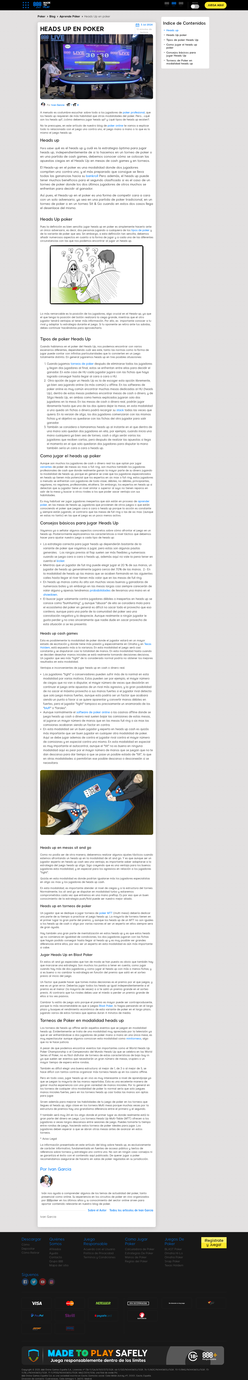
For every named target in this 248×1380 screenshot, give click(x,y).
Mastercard (69, 1303)
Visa (36, 1303)
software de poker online (93, 712)
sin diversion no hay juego (177, 1303)
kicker (60, 561)
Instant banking (70, 1328)
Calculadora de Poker (139, 1249)
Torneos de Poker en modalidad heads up (179, 62)
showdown (50, 594)
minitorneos (133, 1038)
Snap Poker (172, 1261)
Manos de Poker (136, 1257)
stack (120, 410)
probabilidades (100, 590)
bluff (47, 708)
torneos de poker (82, 363)
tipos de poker (140, 230)
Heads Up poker (176, 35)
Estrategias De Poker (139, 1253)
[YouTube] (42, 1281)
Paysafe (103, 1316)
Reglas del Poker (136, 1261)
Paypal (36, 1314)
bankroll (92, 176)
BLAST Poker (173, 1249)
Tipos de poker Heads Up (182, 39)
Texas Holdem (174, 1265)
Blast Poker (106, 1005)
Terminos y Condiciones (99, 1257)
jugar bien (211, 1303)
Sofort (37, 1328)
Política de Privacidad (99, 1253)
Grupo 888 (56, 1261)
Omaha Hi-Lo (174, 1253)
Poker (41, 16)
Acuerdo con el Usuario (99, 1249)
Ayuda (53, 1253)
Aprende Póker (70, 16)
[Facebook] (25, 1281)
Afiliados (55, 1249)
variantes (46, 466)
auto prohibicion (142, 1316)
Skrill (70, 1316)
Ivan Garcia (57, 105)
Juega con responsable (138, 1303)
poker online (115, 125)
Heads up (172, 30)
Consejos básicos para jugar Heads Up (181, 54)
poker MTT (105, 913)
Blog (52, 16)
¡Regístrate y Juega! (213, 1242)
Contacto (55, 1257)
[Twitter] (33, 1281)
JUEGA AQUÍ (216, 5)
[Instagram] (51, 1281)
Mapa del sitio (58, 1265)
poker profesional (134, 112)
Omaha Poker (174, 1257)
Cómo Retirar (30, 1252)
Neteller (103, 1303)
